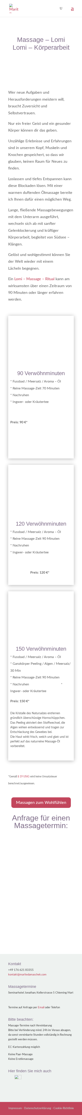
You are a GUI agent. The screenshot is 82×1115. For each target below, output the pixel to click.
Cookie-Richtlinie (63, 1108)
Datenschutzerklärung (37, 1108)
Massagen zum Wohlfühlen (41, 803)
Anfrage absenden (53, 931)
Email (41, 1007)
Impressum (15, 1108)
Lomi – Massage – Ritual (34, 279)
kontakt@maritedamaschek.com (27, 974)
